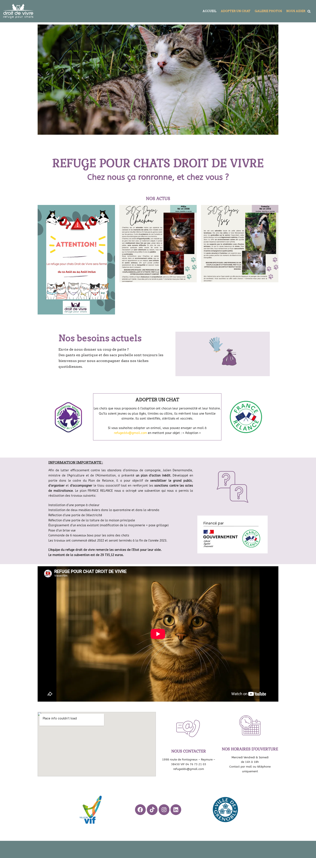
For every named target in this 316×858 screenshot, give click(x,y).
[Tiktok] (152, 809)
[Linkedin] (175, 809)
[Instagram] (164, 809)
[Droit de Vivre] (18, 11)
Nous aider (295, 11)
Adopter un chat (235, 11)
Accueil (209, 11)
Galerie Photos (268, 11)
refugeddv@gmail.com (130, 433)
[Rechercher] (309, 11)
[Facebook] (140, 809)
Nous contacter (188, 751)
